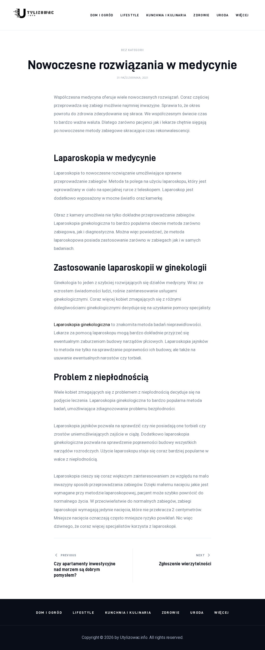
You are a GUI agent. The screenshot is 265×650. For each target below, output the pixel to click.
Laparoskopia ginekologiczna (82, 324)
